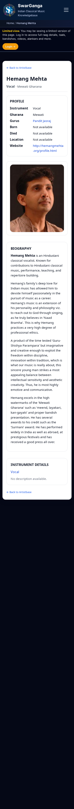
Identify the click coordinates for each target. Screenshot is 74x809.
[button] (37, 198)
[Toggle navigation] (66, 9)
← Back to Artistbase (18, 68)
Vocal (15, 472)
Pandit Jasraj (42, 121)
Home (10, 23)
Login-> (10, 46)
